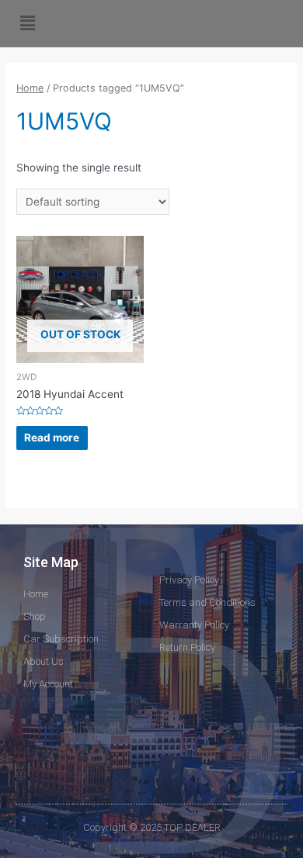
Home (30, 88)
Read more (51, 437)
